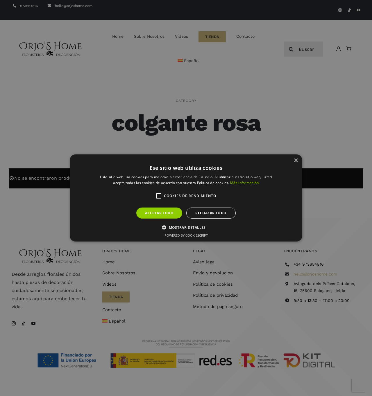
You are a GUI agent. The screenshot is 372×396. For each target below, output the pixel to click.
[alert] (186, 198)
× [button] (296, 161)
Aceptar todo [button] (159, 212)
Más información (244, 182)
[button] (158, 196)
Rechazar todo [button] (210, 212)
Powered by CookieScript (186, 235)
